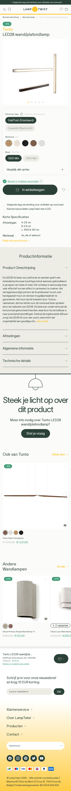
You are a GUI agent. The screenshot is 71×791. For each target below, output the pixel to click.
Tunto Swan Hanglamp (13, 538)
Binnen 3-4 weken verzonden (16, 664)
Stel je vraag (35, 433)
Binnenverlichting (11, 17)
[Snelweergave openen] (65, 525)
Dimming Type (12, 114)
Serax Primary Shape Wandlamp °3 (19, 631)
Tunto (8, 29)
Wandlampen (29, 17)
